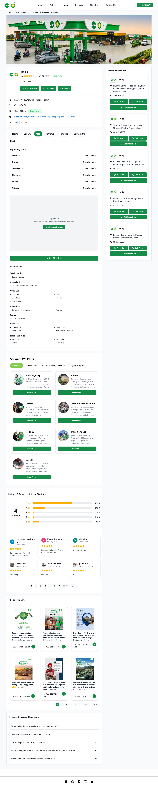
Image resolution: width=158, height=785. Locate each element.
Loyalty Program (77, 365)
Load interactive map (54, 227)
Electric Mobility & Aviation (53, 365)
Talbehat (45, 12)
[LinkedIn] (79, 781)
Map (66, 5)
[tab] (15, 133)
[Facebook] (66, 781)
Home (39, 5)
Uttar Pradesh (22, 12)
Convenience (31, 365)
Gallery (53, 5)
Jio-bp (55, 12)
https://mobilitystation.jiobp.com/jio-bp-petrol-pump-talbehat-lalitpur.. (45, 116)
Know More (31, 392)
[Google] (72, 781)
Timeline (94, 5)
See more (29, 640)
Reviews (79, 5)
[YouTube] (92, 781)
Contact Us (110, 5)
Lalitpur (35, 12)
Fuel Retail (16, 365)
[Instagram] (85, 781)
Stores (9, 12)
